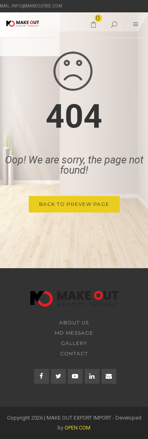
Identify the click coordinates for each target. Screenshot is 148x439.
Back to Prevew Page (74, 204)
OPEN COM (77, 428)
